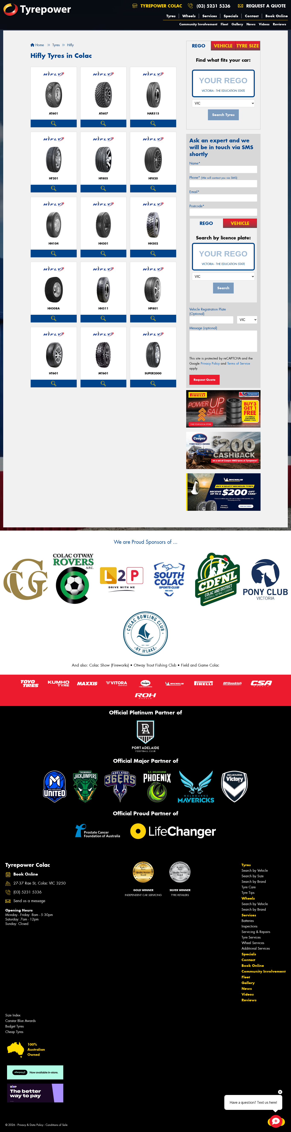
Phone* (213, 177)
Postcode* (196, 206)
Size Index (12, 1015)
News (250, 24)
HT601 (53, 373)
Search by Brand (254, 881)
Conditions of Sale (57, 1125)
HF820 (153, 178)
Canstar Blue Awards (20, 1021)
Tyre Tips (248, 892)
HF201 (53, 178)
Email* (194, 192)
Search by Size (253, 876)
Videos (264, 24)
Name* (194, 163)
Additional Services (256, 948)
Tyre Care (249, 887)
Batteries (248, 921)
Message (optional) (203, 328)
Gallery (237, 24)
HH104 (54, 243)
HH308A (54, 308)
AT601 (53, 113)
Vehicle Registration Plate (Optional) (207, 311)
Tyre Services (251, 937)
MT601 (103, 373)
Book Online (276, 16)
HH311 (103, 308)
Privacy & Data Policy (30, 1125)
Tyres (171, 16)
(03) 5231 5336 (213, 6)
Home (39, 45)
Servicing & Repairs (256, 932)
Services (209, 16)
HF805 (103, 178)
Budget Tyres (14, 1026)
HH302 (153, 243)
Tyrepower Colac (160, 6)
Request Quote (204, 380)
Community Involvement (198, 24)
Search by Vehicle (255, 870)
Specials (231, 16)
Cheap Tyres (14, 1032)
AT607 (103, 113)
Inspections (249, 926)
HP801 (153, 308)
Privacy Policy (210, 363)
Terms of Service (238, 363)
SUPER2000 (153, 373)
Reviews (279, 24)
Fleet (224, 24)
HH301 (103, 243)
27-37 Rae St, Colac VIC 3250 (39, 883)
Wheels (189, 16)
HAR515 (153, 113)
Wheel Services (253, 943)
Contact (252, 16)
